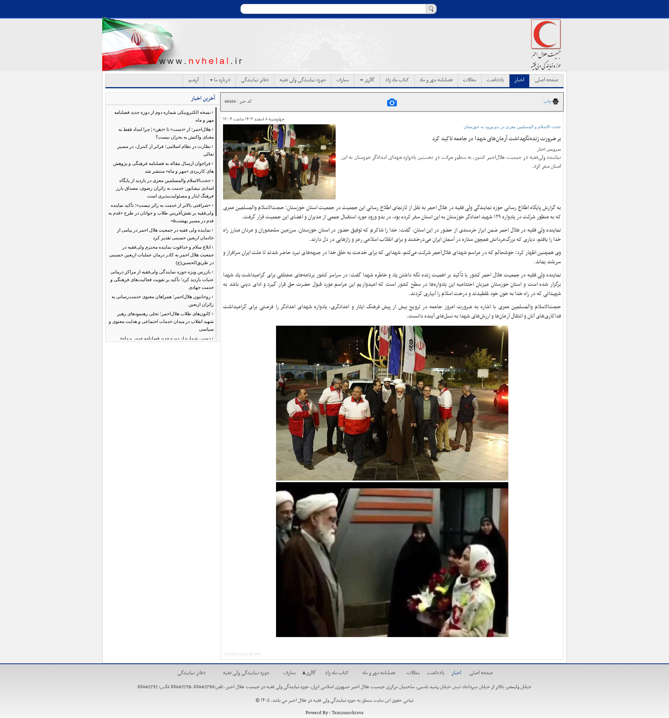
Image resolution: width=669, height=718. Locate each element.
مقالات (469, 80)
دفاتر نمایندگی (255, 80)
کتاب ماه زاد (397, 80)
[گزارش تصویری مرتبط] (392, 102)
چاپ (548, 101)
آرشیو (193, 80)
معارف (342, 80)
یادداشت (495, 80)
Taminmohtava (348, 713)
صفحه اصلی (546, 80)
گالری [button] (369, 80)
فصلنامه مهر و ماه (436, 80)
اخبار (519, 80)
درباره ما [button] (221, 80)
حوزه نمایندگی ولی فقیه (303, 80)
